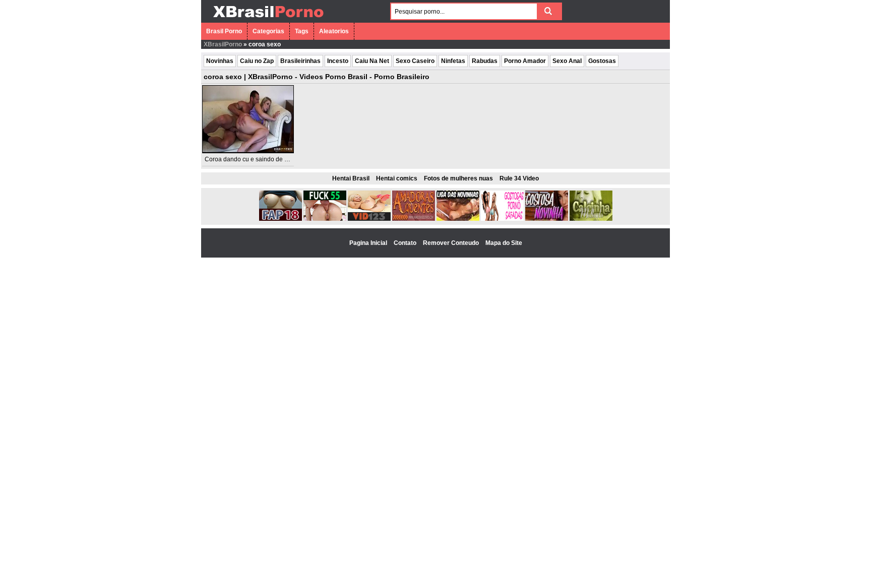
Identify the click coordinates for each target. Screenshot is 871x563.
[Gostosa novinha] (546, 218)
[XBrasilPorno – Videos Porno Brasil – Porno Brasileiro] (268, 18)
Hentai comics (396, 178)
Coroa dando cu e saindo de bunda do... (260, 159)
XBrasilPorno (223, 44)
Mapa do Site (503, 242)
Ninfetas (453, 61)
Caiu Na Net (372, 61)
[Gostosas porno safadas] (502, 218)
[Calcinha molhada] (591, 218)
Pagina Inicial (369, 242)
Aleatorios (334, 31)
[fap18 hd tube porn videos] (280, 218)
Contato (406, 242)
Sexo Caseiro (415, 61)
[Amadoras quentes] (413, 218)
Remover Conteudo (451, 242)
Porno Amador (525, 61)
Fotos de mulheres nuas (458, 178)
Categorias (268, 31)
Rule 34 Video (519, 178)
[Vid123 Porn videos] (369, 218)
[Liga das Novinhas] (458, 218)
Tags (301, 31)
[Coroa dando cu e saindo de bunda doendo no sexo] (248, 119)
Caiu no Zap (257, 61)
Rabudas (484, 61)
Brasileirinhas (300, 61)
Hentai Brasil (350, 178)
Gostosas (602, 61)
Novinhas (219, 61)
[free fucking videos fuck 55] (324, 218)
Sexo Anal (567, 61)
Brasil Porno (224, 31)
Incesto (337, 61)
